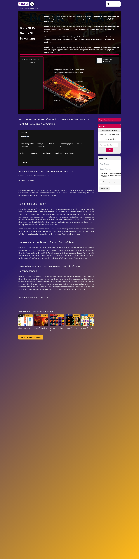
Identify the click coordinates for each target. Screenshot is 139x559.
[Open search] (118, 4)
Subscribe (104, 188)
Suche (109, 150)
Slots (25, 8)
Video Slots (41, 146)
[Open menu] (113, 4)
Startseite (20, 8)
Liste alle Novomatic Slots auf (31, 337)
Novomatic (107, 61)
